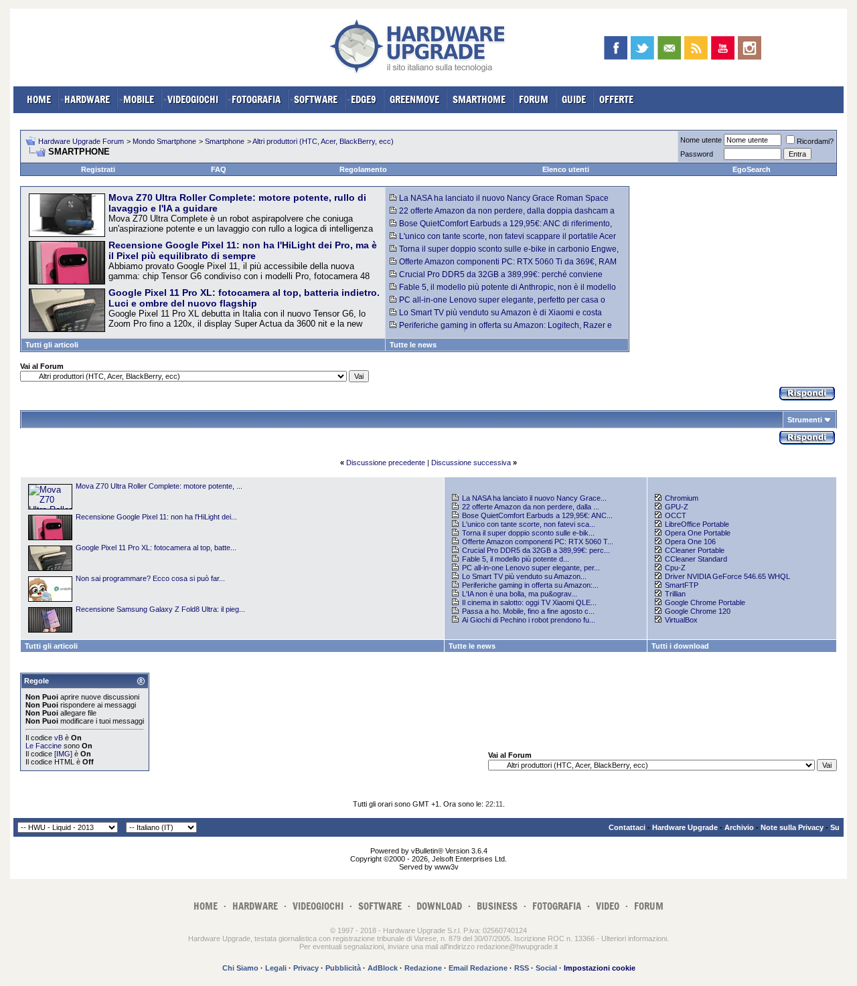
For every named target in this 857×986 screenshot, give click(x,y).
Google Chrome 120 (697, 611)
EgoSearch (751, 169)
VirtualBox (681, 620)
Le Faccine (43, 746)
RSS (521, 968)
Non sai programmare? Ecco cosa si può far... (150, 578)
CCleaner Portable (694, 550)
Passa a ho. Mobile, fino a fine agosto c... (528, 611)
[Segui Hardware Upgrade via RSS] (696, 48)
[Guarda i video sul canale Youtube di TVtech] (722, 48)
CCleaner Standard (696, 559)
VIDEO (607, 906)
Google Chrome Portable (705, 602)
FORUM (533, 99)
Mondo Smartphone (164, 141)
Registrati (98, 169)
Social (546, 968)
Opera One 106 (690, 542)
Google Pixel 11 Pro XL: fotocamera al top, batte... (156, 548)
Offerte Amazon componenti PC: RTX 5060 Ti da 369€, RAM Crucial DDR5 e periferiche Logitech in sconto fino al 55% (503, 266)
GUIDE (574, 99)
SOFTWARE (315, 99)
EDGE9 (363, 99)
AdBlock (383, 968)
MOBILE (138, 99)
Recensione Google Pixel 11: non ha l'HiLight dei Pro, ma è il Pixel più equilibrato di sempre (242, 250)
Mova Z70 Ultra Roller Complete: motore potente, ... (159, 486)
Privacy (306, 968)
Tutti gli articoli (51, 345)
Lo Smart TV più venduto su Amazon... (524, 576)
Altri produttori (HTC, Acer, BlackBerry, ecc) (323, 141)
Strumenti (804, 420)
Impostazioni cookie (599, 968)
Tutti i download (680, 646)
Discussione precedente (385, 463)
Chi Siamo (240, 968)
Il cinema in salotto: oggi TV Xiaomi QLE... (529, 602)
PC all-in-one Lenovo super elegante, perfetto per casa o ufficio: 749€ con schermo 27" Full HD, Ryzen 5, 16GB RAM (497, 304)
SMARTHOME (479, 99)
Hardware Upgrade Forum (81, 141)
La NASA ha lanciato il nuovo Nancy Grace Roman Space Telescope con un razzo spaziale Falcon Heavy (499, 202)
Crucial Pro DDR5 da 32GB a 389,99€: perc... (536, 550)
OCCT (675, 515)
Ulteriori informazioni (634, 938)
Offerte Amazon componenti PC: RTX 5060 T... (537, 542)
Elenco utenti (565, 169)
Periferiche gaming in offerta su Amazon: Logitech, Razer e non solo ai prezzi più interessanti (501, 330)
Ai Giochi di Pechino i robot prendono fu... (528, 620)
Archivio (739, 827)
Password (696, 154)
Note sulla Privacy (792, 827)
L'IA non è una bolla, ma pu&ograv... (519, 594)
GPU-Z (676, 507)
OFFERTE (616, 99)
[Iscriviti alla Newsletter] (669, 48)
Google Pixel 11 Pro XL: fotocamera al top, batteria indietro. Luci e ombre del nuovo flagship (244, 298)
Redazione (423, 968)
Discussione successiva (471, 463)
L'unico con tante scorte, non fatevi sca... (528, 524)
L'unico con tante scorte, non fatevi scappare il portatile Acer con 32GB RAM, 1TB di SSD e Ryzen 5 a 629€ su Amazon (503, 241)
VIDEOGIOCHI (192, 99)
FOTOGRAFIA (256, 99)
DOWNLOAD (439, 906)
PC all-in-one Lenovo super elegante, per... (531, 568)
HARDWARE (87, 99)
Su (835, 827)
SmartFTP (681, 585)
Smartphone (224, 141)
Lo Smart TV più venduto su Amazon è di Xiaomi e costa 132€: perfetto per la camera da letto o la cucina (496, 317)
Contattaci (627, 827)
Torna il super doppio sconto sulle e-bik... (528, 533)
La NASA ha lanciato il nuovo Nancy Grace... (534, 498)
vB (58, 738)
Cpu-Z (675, 568)
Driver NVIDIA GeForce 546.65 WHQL (727, 576)
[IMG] (63, 754)
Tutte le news (413, 345)
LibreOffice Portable (697, 524)
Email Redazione (478, 968)
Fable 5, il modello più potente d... (515, 559)
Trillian (675, 594)
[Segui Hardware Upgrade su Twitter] (642, 48)
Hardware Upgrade (685, 827)
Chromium (681, 498)
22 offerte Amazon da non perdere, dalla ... (530, 507)
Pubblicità (343, 968)
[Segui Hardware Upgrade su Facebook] (615, 48)
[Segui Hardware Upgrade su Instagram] (749, 48)
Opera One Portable (697, 533)
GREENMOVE (414, 99)
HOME (39, 99)
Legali (276, 968)
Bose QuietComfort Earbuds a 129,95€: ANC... (537, 515)
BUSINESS (497, 906)
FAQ (218, 169)
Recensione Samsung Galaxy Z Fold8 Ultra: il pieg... (160, 609)
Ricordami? (815, 141)
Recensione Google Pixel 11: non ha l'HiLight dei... (156, 517)
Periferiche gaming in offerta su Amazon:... (530, 585)
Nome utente (701, 140)
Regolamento (363, 169)
